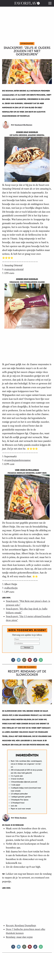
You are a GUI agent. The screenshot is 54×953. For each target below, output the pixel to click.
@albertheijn (11, 588)
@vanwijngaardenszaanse (17, 460)
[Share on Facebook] (13, 661)
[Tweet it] (18, 661)
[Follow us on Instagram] (24, 661)
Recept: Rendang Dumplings (21, 925)
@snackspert (8, 95)
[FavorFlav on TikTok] (35, 661)
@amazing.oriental (13, 269)
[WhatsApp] (41, 661)
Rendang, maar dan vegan (19, 937)
